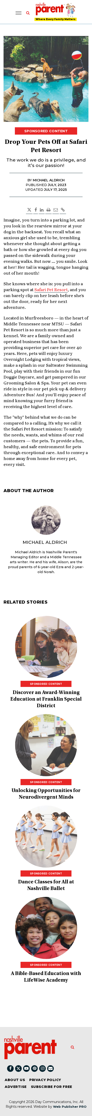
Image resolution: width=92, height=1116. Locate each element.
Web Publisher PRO (70, 1106)
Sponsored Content (46, 131)
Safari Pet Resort (51, 290)
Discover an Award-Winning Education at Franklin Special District (46, 699)
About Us (15, 1080)
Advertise (16, 1087)
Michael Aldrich (45, 542)
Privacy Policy (45, 1080)
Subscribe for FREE (51, 1087)
